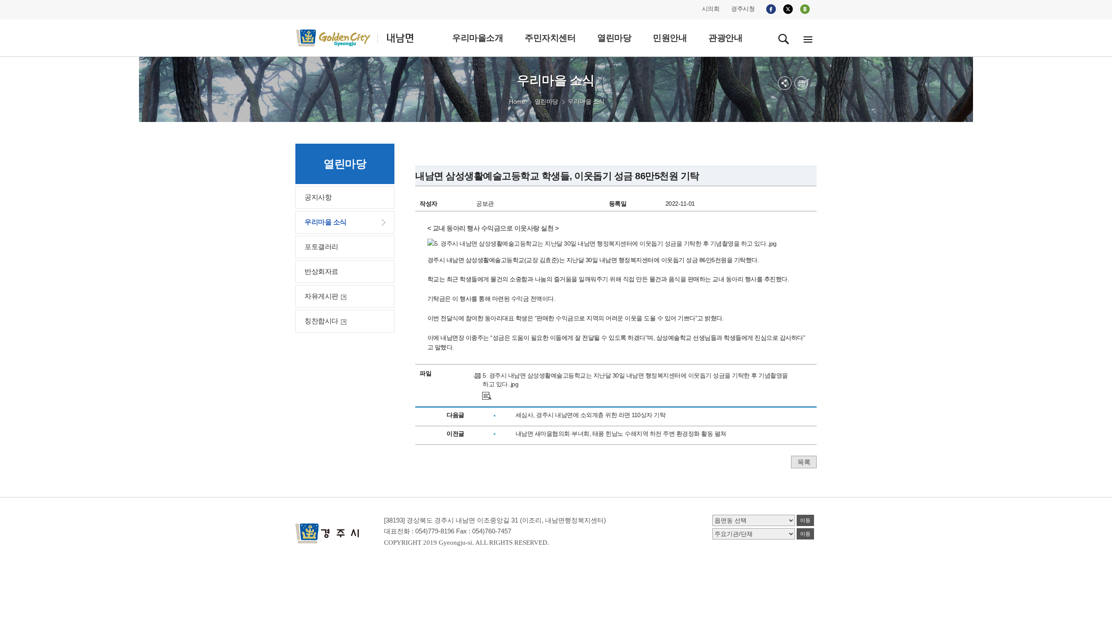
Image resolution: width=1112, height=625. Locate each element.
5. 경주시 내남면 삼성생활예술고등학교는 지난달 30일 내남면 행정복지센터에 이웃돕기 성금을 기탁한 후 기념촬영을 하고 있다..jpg (635, 380)
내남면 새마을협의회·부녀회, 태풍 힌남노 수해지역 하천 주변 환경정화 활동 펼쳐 (621, 433)
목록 (804, 462)
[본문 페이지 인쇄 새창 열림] (801, 83)
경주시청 (743, 8)
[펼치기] (784, 83)
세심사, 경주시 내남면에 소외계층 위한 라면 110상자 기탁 (591, 414)
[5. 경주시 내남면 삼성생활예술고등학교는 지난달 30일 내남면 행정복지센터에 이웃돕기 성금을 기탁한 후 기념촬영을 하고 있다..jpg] (486, 394)
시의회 (711, 8)
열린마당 (546, 101)
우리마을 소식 (586, 101)
